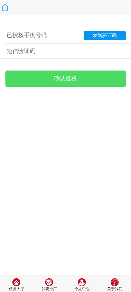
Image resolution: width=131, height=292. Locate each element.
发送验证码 (105, 35)
